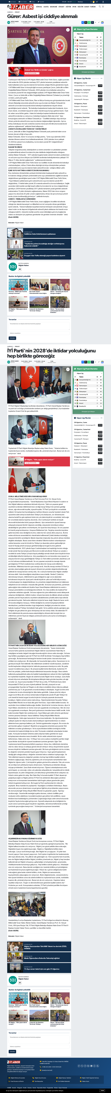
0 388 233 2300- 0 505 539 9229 (51, 1067)
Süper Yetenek (63, 1087)
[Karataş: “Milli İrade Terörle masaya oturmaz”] (18, 284)
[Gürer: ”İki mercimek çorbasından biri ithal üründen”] (60, 302)
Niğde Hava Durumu (40, 1078)
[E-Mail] (19, 269)
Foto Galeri (23, 1)
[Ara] (99, 7)
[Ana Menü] (103, 7)
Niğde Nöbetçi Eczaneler (18, 1078)
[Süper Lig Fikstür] (101, 78)
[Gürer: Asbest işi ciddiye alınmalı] (39, 45)
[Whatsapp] (94, 1065)
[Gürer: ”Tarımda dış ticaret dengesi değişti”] (60, 284)
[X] (82, 1065)
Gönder (12, 338)
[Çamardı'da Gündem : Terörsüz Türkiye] (39, 302)
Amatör (14, 1087)
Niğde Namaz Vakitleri (65, 1078)
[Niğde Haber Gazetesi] (20, 6)
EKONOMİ (53, 7)
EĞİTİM (68, 7)
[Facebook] (78, 1065)
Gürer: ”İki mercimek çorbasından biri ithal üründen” (57, 310)
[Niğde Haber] (13, 266)
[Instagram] (85, 1065)
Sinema (29, 1087)
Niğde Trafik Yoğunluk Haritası (90, 1078)
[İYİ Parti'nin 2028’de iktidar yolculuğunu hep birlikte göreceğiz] (39, 385)
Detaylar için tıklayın (88, 72)
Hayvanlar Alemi (41, 1087)
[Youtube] (91, 1065)
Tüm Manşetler (39, 1081)
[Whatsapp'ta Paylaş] (89, 22)
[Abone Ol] (102, 22)
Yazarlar (42, 1)
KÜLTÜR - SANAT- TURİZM (86, 7)
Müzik (56, 1087)
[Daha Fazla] (92, 22)
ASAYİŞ (46, 7)
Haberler (10, 12)
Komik (24, 1087)
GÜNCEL (39, 7)
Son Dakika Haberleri (64, 1081)
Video (33, 1)
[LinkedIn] (88, 1065)
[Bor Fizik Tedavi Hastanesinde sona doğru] (39, 284)
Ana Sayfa (13, 1)
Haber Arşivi (85, 1081)
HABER (9, 1087)
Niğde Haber (23, 265)
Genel (34, 1087)
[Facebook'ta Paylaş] (83, 22)
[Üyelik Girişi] (102, 2)
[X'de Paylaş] (85, 22)
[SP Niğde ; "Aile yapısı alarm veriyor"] (18, 302)
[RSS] (97, 1065)
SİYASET (61, 7)
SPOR (74, 7)
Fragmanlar (50, 1087)
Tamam (102, 1090)
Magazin (19, 1087)
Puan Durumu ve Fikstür (17, 1081)
